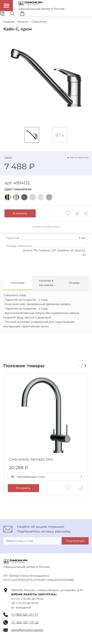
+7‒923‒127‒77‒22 (25, 622)
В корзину (20, 213)
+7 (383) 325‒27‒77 (24, 614)
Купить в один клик (46, 226)
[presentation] (78, 365)
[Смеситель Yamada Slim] (46, 415)
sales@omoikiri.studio (27, 630)
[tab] (17, 283)
